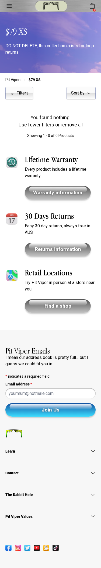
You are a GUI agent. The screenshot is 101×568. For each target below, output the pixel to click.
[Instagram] (18, 547)
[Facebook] (8, 547)
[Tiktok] (56, 547)
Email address (18, 384)
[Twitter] (27, 547)
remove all (72, 125)
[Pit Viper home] (51, 6)
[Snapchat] (46, 547)
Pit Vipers (13, 80)
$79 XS (35, 80)
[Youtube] (37, 547)
